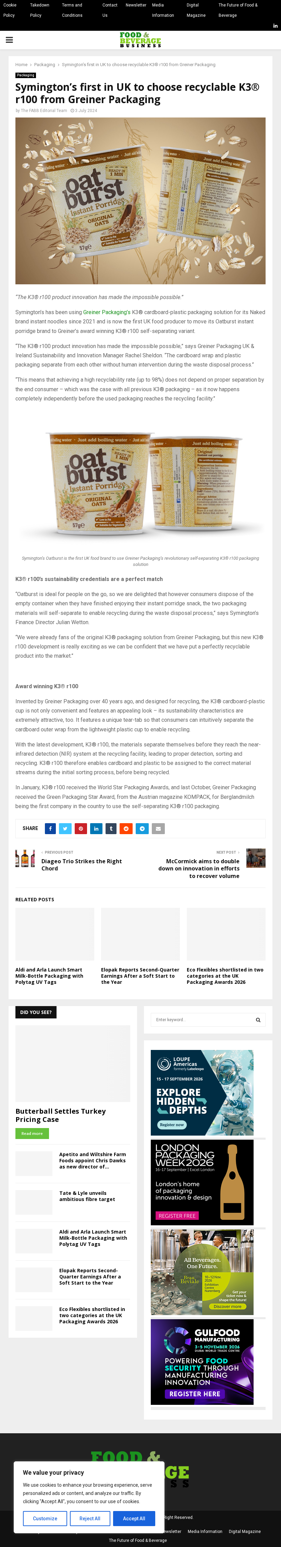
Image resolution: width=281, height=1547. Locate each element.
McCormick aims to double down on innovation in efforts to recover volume (199, 868)
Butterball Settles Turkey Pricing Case (60, 1115)
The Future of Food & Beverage (238, 10)
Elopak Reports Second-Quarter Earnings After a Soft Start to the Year (140, 975)
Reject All (90, 1518)
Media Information (163, 10)
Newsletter (136, 5)
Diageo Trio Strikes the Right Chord (81, 864)
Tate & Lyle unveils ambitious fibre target (87, 1196)
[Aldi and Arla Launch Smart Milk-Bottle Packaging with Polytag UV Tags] (33, 1241)
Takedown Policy (39, 10)
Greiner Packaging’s (107, 312)
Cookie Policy (9, 10)
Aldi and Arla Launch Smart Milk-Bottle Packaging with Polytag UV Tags (49, 975)
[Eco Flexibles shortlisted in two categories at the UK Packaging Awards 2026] (33, 1318)
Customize (45, 1518)
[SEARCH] (258, 1020)
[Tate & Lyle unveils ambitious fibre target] (33, 1202)
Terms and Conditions (72, 10)
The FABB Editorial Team (44, 110)
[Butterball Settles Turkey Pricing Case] (72, 1063)
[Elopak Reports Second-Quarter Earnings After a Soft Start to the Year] (33, 1279)
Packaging (25, 75)
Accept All (134, 1518)
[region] (89, 1497)
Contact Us (110, 10)
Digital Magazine (196, 10)
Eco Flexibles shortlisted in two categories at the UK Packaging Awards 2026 (225, 975)
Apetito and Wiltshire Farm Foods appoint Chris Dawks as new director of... (92, 1160)
